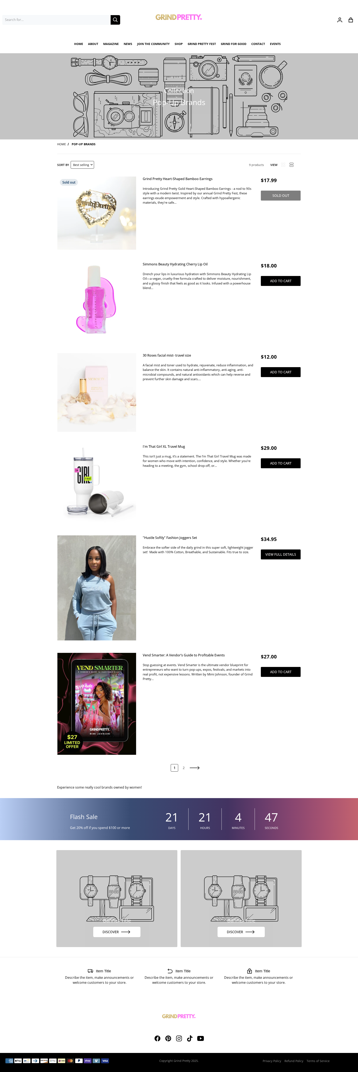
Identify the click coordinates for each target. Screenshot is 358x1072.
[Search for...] (115, 20)
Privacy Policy (272, 1061)
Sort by (63, 165)
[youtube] (200, 1038)
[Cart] (351, 20)
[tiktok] (189, 1038)
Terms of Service (318, 1061)
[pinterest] (168, 1038)
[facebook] (157, 1038)
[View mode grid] (283, 165)
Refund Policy (293, 1061)
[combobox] (56, 20)
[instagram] (179, 1038)
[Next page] (195, 768)
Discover (111, 932)
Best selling (81, 165)
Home (61, 144)
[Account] (340, 20)
